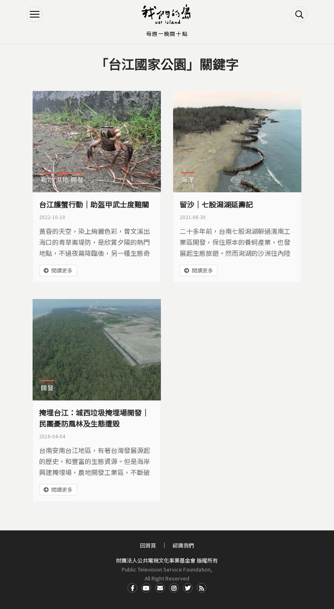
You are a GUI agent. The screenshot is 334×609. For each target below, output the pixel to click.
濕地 (62, 179)
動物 (47, 179)
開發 (77, 179)
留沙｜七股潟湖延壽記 (216, 204)
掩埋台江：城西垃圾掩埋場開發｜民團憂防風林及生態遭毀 (94, 418)
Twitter (188, 588)
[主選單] (34, 14)
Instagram (174, 588)
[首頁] (167, 14)
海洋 (187, 179)
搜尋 (299, 14)
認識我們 (183, 545)
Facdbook (132, 588)
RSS (202, 588)
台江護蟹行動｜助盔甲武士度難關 (94, 204)
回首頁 (148, 545)
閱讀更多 (62, 270)
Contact (160, 588)
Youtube (146, 588)
